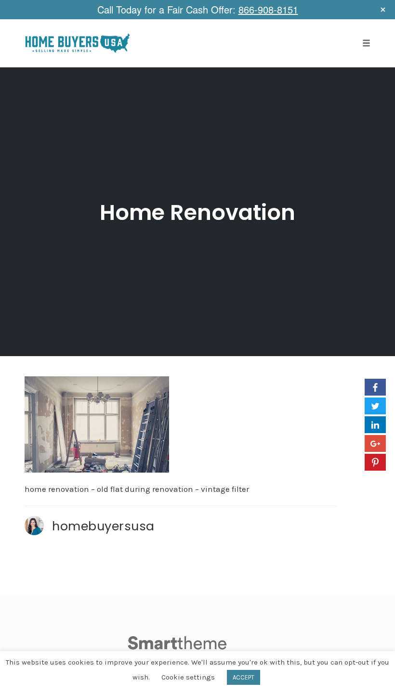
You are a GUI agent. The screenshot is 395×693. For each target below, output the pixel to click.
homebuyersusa (103, 526)
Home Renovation (197, 212)
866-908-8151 (268, 9)
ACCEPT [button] (243, 677)
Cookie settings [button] (188, 677)
